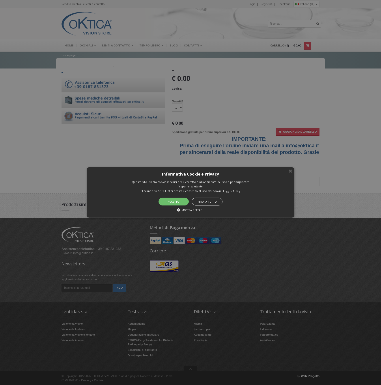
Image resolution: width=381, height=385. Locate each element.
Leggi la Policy (232, 191)
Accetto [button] (173, 201)
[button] (190, 192)
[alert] (190, 192)
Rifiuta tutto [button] (207, 201)
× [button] (290, 171)
